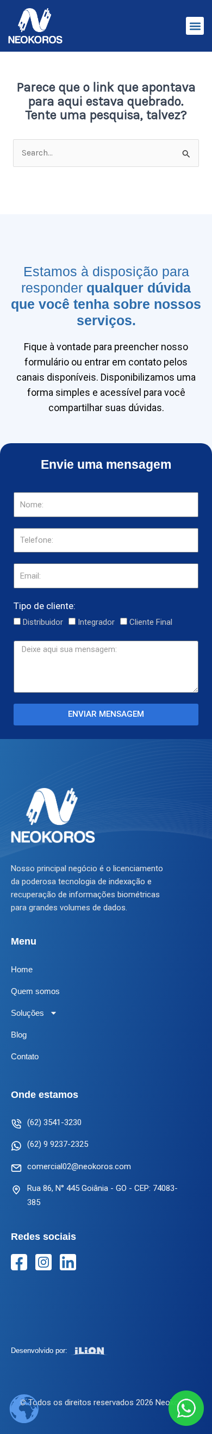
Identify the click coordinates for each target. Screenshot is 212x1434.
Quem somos (35, 991)
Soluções (27, 1012)
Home (22, 969)
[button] (195, 26)
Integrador (96, 622)
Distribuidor (43, 622)
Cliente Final (150, 622)
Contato (25, 1056)
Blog (19, 1034)
